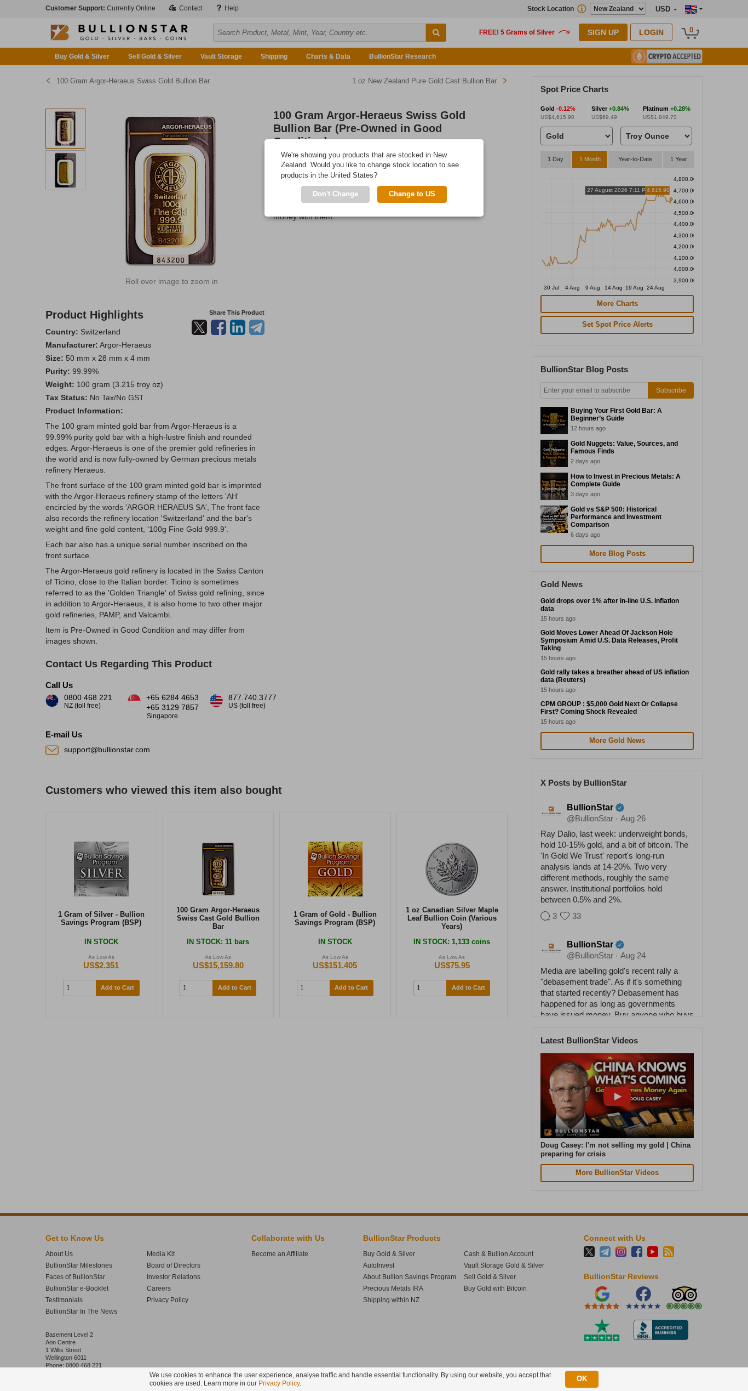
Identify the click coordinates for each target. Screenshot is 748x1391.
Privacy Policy (279, 1383)
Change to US (412, 194)
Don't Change (335, 194)
